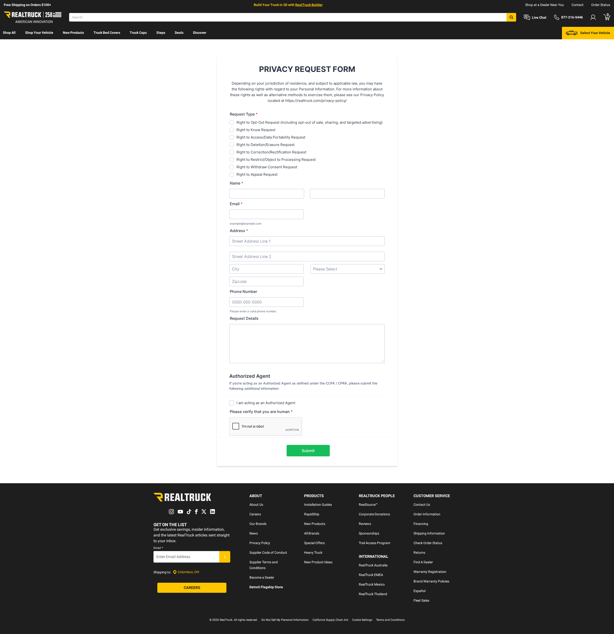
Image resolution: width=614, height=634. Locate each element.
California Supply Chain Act (330, 620)
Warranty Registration (429, 572)
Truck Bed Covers (107, 33)
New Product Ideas (318, 562)
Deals (179, 33)
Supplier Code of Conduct (268, 552)
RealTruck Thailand (373, 594)
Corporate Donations (374, 514)
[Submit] (224, 557)
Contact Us (421, 504)
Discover (199, 33)
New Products (73, 33)
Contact (578, 5)
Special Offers (314, 543)
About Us (256, 504)
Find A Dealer (423, 562)
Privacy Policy (259, 543)
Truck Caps (138, 33)
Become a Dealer (261, 577)
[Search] (511, 17)
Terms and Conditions (390, 620)
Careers (255, 514)
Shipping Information (429, 533)
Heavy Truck (313, 552)
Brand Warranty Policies (431, 581)
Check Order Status (427, 543)
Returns (419, 552)
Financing (420, 524)
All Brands (311, 533)
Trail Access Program (374, 543)
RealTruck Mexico (372, 584)
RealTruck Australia (373, 565)
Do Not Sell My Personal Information (285, 620)
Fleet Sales (421, 600)
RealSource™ (368, 504)
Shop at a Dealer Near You (544, 5)
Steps (160, 33)
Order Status (600, 5)
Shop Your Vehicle (39, 33)
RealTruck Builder (309, 5)
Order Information (426, 514)
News (253, 533)
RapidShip (311, 514)
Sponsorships (369, 533)
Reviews (365, 524)
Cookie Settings (362, 620)
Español (419, 591)
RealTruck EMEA (371, 575)
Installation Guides (318, 504)
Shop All (9, 33)
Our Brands (257, 524)
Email (158, 548)
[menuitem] (9, 33)
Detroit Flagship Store (266, 587)
